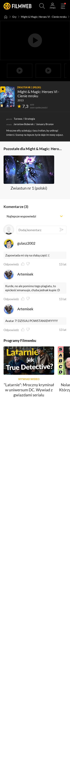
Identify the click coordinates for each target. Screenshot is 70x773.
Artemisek (25, 274)
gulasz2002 (26, 243)
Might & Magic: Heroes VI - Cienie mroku (44, 16)
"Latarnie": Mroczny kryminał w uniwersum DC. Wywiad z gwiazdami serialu (29, 389)
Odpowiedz (11, 264)
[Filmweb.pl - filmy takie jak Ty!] (18, 6)
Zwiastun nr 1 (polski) (29, 188)
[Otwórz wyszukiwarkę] (42, 6)
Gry (14, 16)
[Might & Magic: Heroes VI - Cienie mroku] (7, 96)
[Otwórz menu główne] (62, 6)
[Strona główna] (6, 17)
